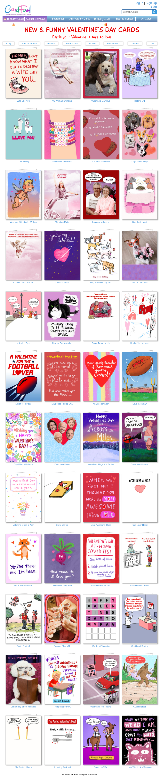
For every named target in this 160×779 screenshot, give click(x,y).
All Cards (146, 18)
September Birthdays (58, 19)
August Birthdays (35, 18)
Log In (139, 3)
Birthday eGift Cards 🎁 (102, 20)
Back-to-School (124, 18)
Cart (154, 7)
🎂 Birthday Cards (13, 19)
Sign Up (151, 3)
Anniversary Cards (79, 18)
